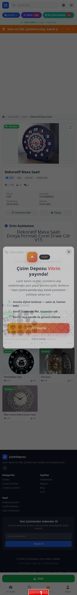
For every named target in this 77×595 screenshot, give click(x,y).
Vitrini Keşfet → (38, 328)
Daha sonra (39, 339)
